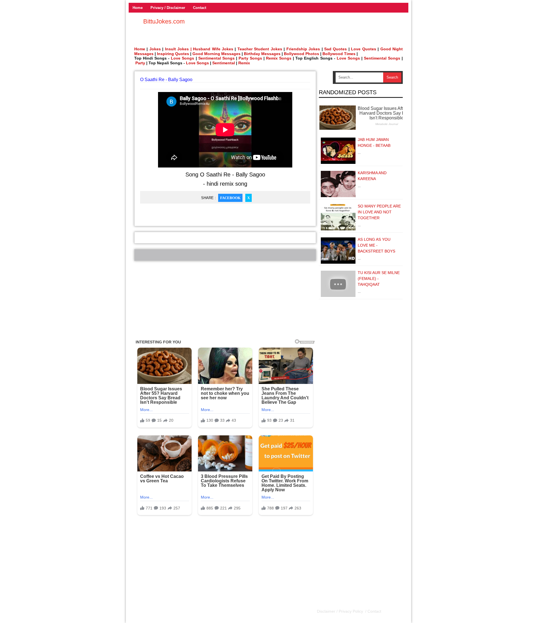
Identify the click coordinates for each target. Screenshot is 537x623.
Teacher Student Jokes (259, 49)
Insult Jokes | (178, 49)
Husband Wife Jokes (214, 49)
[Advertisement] (225, 300)
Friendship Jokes (303, 49)
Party (140, 63)
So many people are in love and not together (379, 212)
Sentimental (223, 63)
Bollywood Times (338, 53)
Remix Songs (278, 58)
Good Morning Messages (216, 53)
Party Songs (250, 58)
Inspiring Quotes (173, 53)
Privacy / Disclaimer (167, 8)
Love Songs (182, 58)
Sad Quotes (335, 49)
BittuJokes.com (164, 21)
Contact (199, 8)
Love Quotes (363, 49)
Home (138, 8)
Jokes (155, 49)
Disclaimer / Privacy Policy (340, 611)
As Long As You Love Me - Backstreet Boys (376, 245)
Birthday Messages (262, 53)
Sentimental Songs (216, 58)
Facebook (230, 198)
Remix (244, 63)
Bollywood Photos (301, 53)
